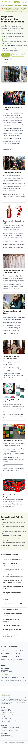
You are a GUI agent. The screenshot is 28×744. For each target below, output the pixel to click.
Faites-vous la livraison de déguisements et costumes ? (14, 564)
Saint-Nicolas (18, 5)
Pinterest (16, 730)
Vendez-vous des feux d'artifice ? (14, 609)
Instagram (11, 727)
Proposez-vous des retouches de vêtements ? (14, 598)
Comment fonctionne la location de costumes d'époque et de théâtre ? (14, 581)
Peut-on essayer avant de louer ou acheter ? (14, 593)
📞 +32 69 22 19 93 (18, 55)
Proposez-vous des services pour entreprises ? (14, 630)
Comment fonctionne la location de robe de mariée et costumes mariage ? (14, 575)
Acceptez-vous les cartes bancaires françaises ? (14, 614)
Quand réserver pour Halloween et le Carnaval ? (14, 587)
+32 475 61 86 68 (13, 661)
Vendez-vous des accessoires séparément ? (14, 620)
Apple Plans (15, 677)
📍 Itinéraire (6, 55)
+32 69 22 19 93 (5, 674)
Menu (22, 2)
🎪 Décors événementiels (7, 5)
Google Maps (5, 677)
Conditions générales (6, 735)
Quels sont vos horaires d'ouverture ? (14, 559)
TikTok (10, 730)
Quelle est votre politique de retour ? (14, 625)
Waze (22, 677)
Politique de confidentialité (7, 737)
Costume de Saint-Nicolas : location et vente (14, 244)
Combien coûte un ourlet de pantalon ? (14, 604)
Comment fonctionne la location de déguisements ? (14, 570)
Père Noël (24, 5)
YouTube (4, 730)
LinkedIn (18, 727)
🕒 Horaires (6, 59)
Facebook (4, 727)
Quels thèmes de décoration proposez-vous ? (14, 635)
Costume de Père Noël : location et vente (13, 247)
